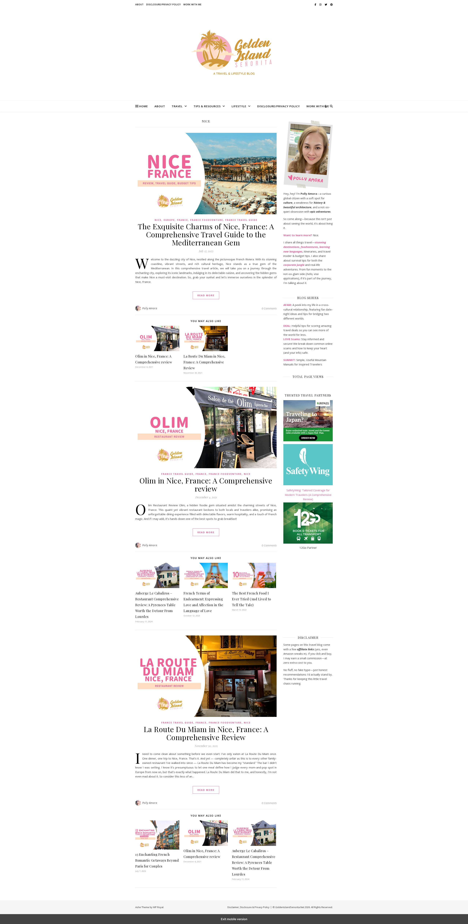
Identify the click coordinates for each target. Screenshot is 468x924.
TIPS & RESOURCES (207, 106)
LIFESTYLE (239, 106)
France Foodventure (206, 220)
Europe (169, 220)
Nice (158, 220)
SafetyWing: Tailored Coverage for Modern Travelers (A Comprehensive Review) (308, 494)
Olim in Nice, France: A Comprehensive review (205, 484)
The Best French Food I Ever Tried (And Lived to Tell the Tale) (251, 599)
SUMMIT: (289, 360)
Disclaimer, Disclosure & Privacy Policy (248, 907)
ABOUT (139, 4)
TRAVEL (177, 106)
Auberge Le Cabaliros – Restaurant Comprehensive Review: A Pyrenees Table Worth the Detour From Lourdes (157, 605)
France (182, 220)
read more (205, 295)
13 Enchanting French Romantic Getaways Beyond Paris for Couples (157, 860)
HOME (143, 106)
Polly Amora (149, 308)
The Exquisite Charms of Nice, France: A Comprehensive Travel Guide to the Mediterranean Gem (206, 234)
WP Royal (158, 907)
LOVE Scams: (292, 339)
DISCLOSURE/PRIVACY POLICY (163, 4)
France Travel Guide (241, 220)
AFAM (287, 305)
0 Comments (269, 308)
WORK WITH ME (192, 4)
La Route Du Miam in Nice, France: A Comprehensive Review (204, 362)
